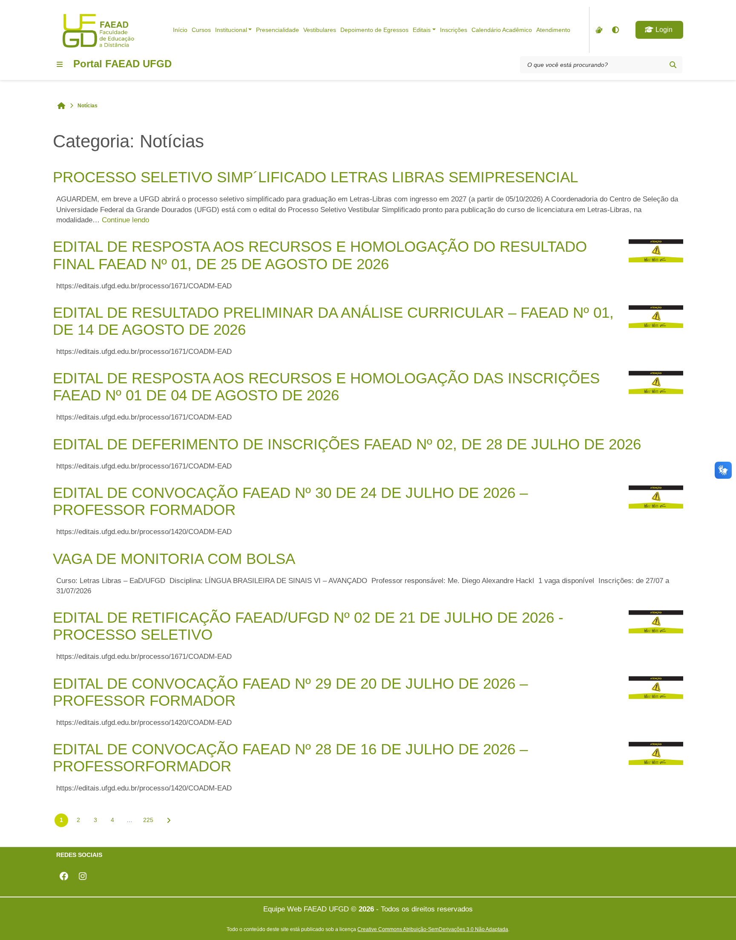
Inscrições (453, 29)
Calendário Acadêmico (502, 29)
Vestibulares (319, 29)
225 (148, 819)
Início (180, 29)
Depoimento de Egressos (374, 29)
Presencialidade (277, 29)
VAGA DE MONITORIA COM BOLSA (174, 558)
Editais (422, 29)
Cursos (201, 29)
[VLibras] (598, 30)
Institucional (231, 29)
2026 (366, 909)
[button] (659, 30)
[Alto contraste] (615, 30)
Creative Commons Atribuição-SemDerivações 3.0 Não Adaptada (432, 929)
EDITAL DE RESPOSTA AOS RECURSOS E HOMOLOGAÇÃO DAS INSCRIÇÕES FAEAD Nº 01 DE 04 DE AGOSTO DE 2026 (326, 386)
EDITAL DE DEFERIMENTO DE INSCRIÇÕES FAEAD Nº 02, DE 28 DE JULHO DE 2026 (347, 444)
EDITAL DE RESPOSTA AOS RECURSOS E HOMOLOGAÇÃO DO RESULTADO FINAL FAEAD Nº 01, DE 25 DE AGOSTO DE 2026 (320, 255)
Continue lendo (125, 220)
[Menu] (59, 64)
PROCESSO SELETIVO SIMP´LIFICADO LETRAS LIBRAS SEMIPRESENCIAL (315, 177)
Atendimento (553, 29)
